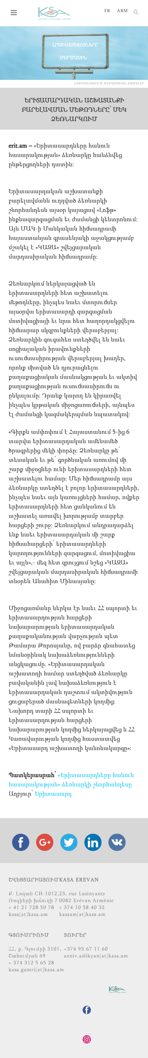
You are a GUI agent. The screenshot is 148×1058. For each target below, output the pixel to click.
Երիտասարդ (53, 794)
